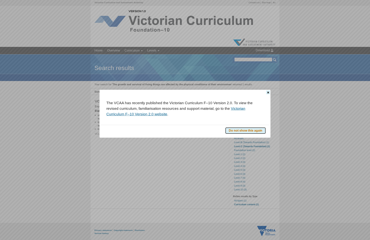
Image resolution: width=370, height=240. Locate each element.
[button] (268, 92)
